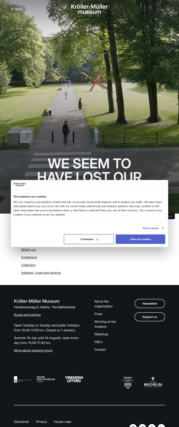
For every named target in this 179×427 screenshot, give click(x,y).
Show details (151, 228)
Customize (87, 239)
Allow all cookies (140, 239)
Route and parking (27, 315)
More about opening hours (33, 350)
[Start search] (168, 9)
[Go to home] (89, 9)
